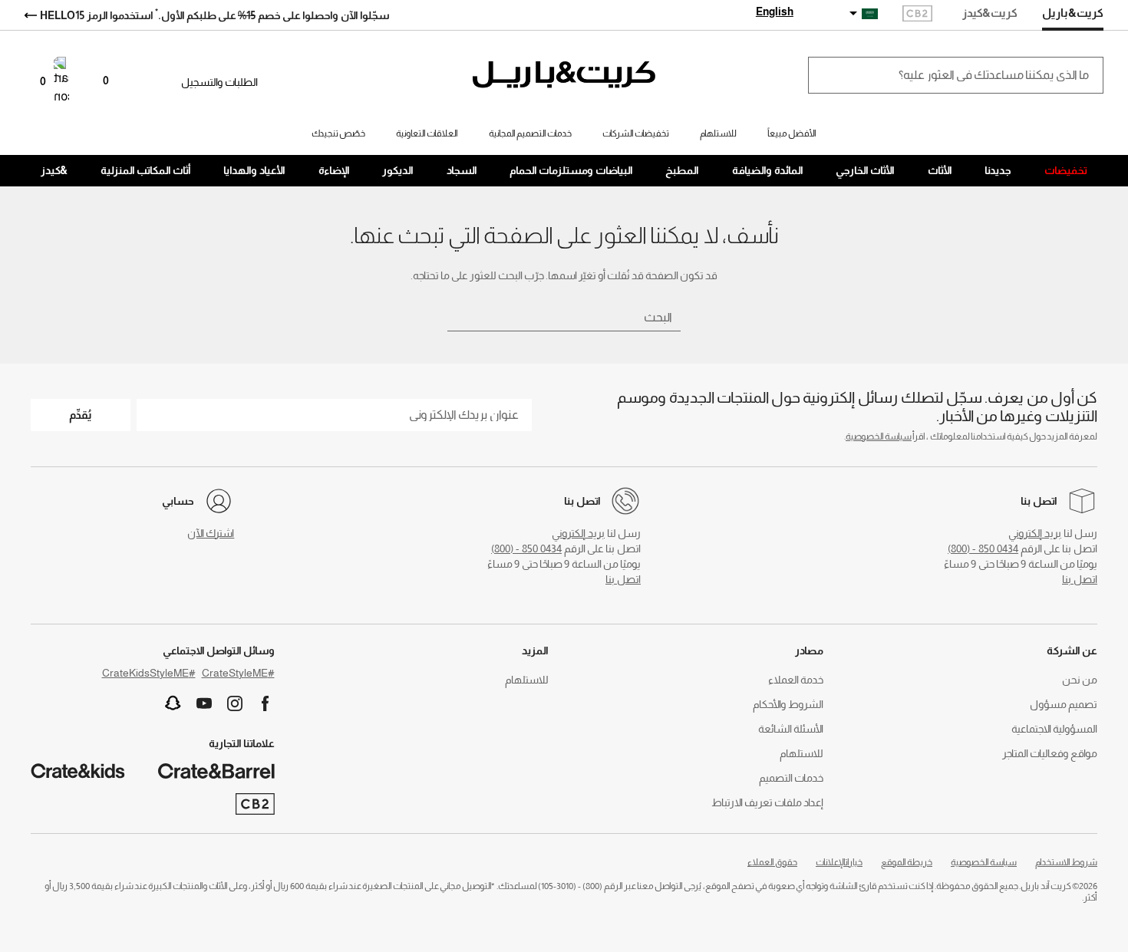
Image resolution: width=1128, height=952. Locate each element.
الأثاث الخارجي (865, 170)
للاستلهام (801, 753)
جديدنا (998, 170)
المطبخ (682, 170)
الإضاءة (334, 170)
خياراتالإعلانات (839, 862)
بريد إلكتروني (1034, 533)
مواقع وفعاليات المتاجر (1049, 753)
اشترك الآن (210, 533)
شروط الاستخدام (1066, 862)
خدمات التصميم (791, 778)
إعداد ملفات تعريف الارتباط (767, 802)
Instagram (235, 703)
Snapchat (173, 703)
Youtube (204, 703)
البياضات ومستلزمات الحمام (571, 170)
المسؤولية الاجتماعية (1054, 729)
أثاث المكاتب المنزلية (146, 170)
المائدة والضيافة (767, 170)
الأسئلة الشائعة (790, 729)
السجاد (462, 170)
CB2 (917, 15)
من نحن (1079, 680)
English (774, 11)
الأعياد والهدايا (254, 170)
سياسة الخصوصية (879, 436)
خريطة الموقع (906, 862)
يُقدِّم (80, 414)
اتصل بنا (1079, 579)
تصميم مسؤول (1063, 704)
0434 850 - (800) (983, 548)
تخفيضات (1065, 170)
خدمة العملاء (795, 680)
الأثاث (940, 170)
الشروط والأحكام (788, 704)
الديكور (398, 170)
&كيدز (54, 170)
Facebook (265, 703)
